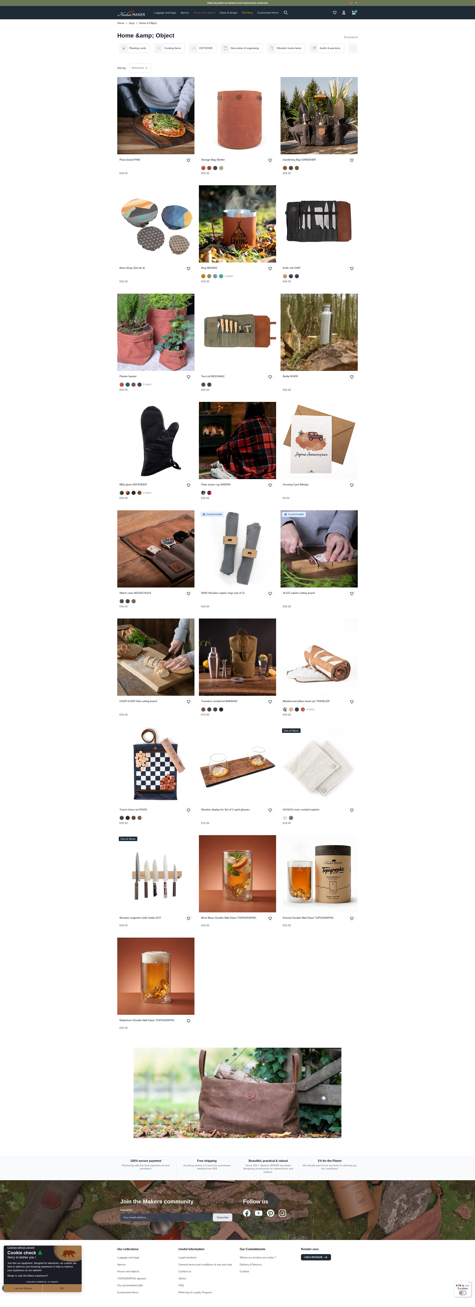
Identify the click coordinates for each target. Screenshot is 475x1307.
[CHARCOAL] (215, 168)
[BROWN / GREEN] (139, 493)
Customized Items (127, 1292)
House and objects (128, 1271)
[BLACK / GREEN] (121, 493)
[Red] (209, 493)
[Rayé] (285, 818)
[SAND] (285, 276)
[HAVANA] (209, 168)
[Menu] (469, 1283)
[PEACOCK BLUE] (221, 276)
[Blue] (203, 493)
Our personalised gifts (130, 1285)
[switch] (462, 1293)
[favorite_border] (155, 115)
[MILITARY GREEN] (297, 168)
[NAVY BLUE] (291, 276)
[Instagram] (282, 1213)
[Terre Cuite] (303, 709)
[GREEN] (209, 276)
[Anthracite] (291, 818)
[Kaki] (285, 709)
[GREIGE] (221, 168)
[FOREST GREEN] (215, 709)
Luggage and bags (128, 1257)
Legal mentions (187, 1257)
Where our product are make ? (258, 1257)
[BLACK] (127, 818)
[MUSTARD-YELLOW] (203, 276)
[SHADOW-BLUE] (127, 384)
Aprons (121, 1264)
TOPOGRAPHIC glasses (131, 1278)
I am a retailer (313, 1257)
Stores (182, 1278)
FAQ (181, 1285)
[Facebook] (246, 1213)
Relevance (138, 67)
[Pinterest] (270, 1213)
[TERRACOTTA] (203, 168)
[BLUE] (215, 276)
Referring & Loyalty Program (195, 1292)
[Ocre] (291, 709)
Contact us (184, 1271)
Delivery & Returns (251, 1264)
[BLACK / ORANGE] (127, 493)
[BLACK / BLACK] (133, 493)
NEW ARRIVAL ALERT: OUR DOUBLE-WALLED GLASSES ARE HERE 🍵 (237, 3)
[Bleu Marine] (297, 709)
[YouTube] (258, 1213)
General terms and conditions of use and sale (205, 1264)
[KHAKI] (203, 384)
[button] (285, 12)
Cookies (244, 1271)
